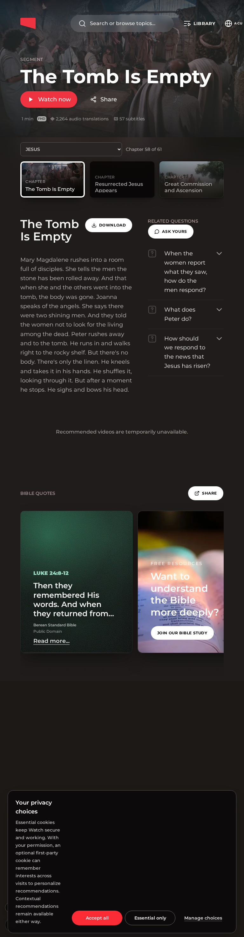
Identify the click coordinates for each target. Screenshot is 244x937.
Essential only (150, 918)
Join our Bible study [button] (182, 632)
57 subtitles (132, 119)
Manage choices (203, 918)
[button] (170, 231)
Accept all (97, 918)
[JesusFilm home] (28, 23)
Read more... (51, 641)
